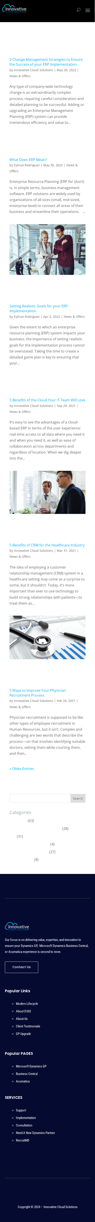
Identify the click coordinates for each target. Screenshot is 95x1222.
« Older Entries (22, 768)
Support (21, 1110)
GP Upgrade (23, 1034)
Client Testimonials (28, 1026)
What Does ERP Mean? (28, 159)
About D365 (23, 1011)
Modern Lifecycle (27, 1004)
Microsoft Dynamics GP (29, 851)
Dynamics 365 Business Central (35, 828)
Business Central (27, 1074)
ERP (13, 836)
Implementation (26, 1118)
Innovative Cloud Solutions (33, 70)
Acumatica (18, 820)
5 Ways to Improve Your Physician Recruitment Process (38, 693)
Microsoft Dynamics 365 (29, 844)
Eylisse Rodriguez (27, 165)
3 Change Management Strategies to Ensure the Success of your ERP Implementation (46, 62)
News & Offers (20, 76)
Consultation (24, 1125)
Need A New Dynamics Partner (35, 1133)
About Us (22, 1019)
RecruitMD (22, 1140)
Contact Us (21, 967)
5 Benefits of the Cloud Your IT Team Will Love (47, 400)
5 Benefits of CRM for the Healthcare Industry (47, 545)
